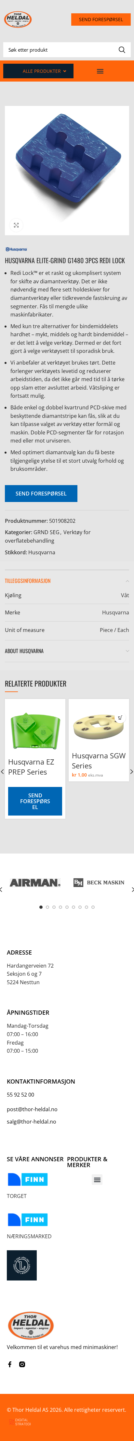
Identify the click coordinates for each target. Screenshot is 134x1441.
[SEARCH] (122, 49)
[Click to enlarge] (16, 225)
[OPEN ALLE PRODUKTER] (64, 71)
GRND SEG (47, 532)
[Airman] (35, 883)
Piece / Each (114, 630)
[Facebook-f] (10, 1364)
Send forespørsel (41, 493)
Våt (125, 595)
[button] (100, 71)
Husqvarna (41, 552)
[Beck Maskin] (99, 883)
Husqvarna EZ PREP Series (31, 767)
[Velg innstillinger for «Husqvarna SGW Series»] (120, 717)
